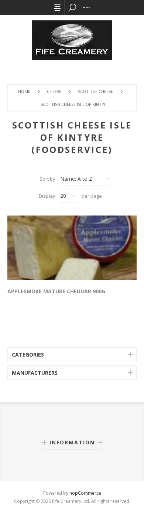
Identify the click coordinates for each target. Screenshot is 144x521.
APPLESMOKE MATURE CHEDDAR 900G (56, 291)
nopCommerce (85, 493)
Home (24, 91)
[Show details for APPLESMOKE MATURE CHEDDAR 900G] (72, 248)
